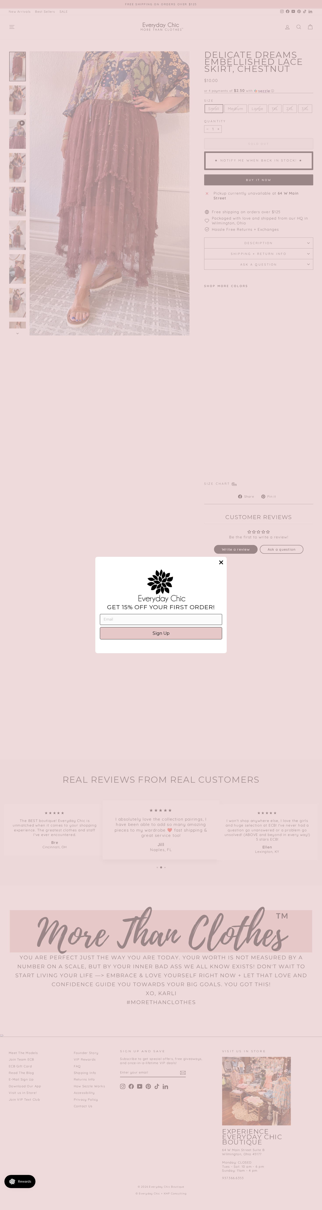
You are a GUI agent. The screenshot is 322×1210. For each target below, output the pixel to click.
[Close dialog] (221, 562)
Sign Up (161, 633)
